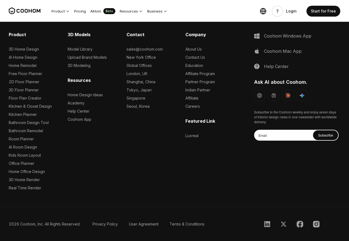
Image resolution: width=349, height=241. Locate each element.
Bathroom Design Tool (29, 122)
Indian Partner (197, 90)
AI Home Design (23, 57)
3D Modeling (79, 65)
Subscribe (325, 135)
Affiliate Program (200, 73)
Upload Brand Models (87, 57)
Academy (76, 103)
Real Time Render (25, 188)
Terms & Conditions (187, 224)
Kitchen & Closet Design (30, 106)
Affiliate (191, 98)
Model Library (80, 49)
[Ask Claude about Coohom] (287, 95)
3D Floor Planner (24, 90)
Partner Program (200, 81)
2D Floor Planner (24, 81)
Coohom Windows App (287, 36)
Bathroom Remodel (26, 130)
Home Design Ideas (85, 94)
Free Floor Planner (25, 73)
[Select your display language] (263, 11)
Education (194, 65)
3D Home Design (24, 49)
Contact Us (195, 57)
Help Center (78, 111)
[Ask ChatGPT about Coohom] (259, 95)
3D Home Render (24, 179)
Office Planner (21, 163)
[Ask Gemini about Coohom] (302, 95)
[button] (61, 11)
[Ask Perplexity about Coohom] (273, 95)
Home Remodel (23, 65)
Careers (192, 106)
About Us (193, 49)
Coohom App (79, 119)
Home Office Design (27, 171)
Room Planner (21, 139)
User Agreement (143, 224)
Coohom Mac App (283, 51)
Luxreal (191, 135)
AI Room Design (23, 147)
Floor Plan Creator (25, 98)
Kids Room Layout (25, 155)
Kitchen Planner (23, 114)
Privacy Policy (105, 224)
